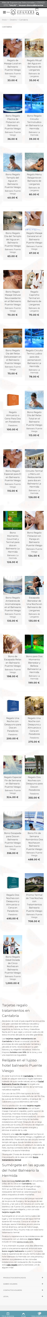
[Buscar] (37, 13)
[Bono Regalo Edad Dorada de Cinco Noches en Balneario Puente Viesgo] (12, 944)
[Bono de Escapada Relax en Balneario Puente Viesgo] (12, 644)
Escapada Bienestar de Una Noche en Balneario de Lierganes (34, 604)
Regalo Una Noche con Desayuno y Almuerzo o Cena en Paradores (34, 726)
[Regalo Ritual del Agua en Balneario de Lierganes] (34, 48)
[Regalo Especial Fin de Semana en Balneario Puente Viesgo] (12, 764)
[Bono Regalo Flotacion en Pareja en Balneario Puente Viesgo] (34, 520)
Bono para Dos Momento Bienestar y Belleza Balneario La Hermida (34, 664)
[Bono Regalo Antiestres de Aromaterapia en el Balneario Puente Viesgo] (12, 585)
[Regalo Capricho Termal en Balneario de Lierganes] (34, 279)
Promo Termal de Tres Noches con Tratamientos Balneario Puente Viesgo (34, 903)
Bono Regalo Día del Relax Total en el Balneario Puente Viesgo (34, 418)
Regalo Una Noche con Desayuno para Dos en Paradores (12, 724)
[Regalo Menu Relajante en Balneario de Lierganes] (34, 162)
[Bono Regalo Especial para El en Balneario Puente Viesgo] (12, 458)
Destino (13, 20)
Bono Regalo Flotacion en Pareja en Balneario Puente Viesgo (34, 539)
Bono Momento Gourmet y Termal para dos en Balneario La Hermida (13, 542)
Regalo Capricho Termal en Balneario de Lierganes (34, 298)
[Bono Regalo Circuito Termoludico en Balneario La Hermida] (34, 103)
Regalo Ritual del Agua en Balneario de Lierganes (34, 65)
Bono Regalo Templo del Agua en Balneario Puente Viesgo (13, 180)
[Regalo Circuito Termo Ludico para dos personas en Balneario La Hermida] (34, 338)
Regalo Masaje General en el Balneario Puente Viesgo (34, 238)
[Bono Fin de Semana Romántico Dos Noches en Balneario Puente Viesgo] (34, 820)
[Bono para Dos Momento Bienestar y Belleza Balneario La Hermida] (34, 644)
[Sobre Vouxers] (23, 1284)
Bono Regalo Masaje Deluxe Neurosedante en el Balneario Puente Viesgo (13, 298)
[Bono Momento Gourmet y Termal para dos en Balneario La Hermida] (12, 520)
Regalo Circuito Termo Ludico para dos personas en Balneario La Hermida (34, 358)
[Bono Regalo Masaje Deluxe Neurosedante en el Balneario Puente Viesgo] (12, 279)
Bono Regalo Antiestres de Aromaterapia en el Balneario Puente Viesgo (13, 604)
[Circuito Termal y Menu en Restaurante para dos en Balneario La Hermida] (34, 458)
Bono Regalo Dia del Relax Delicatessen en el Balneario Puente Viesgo (12, 356)
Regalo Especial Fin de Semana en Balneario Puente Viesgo (12, 782)
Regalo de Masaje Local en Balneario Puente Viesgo (12, 65)
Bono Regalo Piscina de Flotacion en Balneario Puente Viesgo (13, 122)
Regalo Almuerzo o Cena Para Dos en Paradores (13, 417)
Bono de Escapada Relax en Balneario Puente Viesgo (12, 661)
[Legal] (23, 1296)
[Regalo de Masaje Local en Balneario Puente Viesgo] (12, 48)
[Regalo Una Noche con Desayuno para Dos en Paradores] (12, 705)
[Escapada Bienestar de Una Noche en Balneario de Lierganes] (34, 585)
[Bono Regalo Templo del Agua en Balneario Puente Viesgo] (12, 162)
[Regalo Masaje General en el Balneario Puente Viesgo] (34, 220)
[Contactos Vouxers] (23, 1290)
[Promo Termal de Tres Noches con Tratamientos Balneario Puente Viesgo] (34, 882)
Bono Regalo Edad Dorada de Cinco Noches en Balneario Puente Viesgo (13, 965)
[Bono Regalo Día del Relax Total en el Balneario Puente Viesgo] (34, 399)
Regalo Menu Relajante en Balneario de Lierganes (34, 179)
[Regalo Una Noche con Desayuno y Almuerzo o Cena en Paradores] (34, 705)
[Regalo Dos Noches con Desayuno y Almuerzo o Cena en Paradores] (12, 882)
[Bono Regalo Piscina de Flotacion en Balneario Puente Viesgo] (12, 103)
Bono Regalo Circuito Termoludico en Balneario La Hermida (34, 122)
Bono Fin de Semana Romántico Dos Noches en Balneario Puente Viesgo (34, 841)
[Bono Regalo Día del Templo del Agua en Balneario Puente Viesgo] (12, 220)
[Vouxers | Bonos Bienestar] (22, 12)
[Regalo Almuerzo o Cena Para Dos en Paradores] (12, 399)
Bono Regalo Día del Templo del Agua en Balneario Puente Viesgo (12, 239)
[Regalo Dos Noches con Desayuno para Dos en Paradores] (34, 764)
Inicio (4, 20)
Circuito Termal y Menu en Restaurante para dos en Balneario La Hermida (34, 479)
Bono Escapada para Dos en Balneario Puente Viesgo (12, 838)
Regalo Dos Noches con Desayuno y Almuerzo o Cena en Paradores (12, 903)
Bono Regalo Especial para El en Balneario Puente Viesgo (12, 476)
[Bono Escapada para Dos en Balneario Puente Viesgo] (12, 820)
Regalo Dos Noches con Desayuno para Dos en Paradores (34, 783)
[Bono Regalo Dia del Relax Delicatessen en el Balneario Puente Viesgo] (12, 338)
